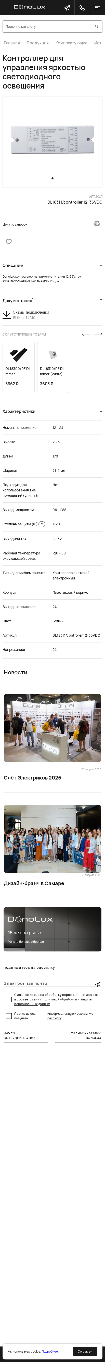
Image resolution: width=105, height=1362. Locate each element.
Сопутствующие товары (24, 334)
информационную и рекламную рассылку (70, 1015)
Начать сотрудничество (19, 1035)
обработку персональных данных (71, 995)
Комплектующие (71, 43)
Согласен (85, 1351)
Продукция (38, 43)
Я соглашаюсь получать (53, 1015)
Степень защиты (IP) (23, 524)
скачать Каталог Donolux (86, 1035)
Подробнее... (51, 1351)
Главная (12, 43)
